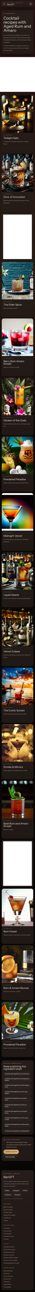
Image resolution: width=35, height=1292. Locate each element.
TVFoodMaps (7, 1287)
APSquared (6, 1281)
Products (5, 1239)
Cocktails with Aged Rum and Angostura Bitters (17, 1079)
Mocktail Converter (8, 1255)
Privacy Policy (7, 1279)
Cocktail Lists (7, 1218)
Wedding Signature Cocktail (11, 1263)
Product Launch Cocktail (10, 1260)
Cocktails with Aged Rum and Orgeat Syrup (16, 1112)
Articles (5, 1220)
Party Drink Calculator (9, 1249)
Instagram (16, 1190)
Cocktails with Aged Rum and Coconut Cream (16, 1118)
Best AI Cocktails (8, 1207)
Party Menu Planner (8, 1247)
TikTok (25, 1190)
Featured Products (8, 1236)
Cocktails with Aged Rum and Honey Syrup (16, 1105)
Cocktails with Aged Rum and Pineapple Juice (17, 1086)
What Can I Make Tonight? (10, 1257)
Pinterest (17, 1194)
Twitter (7, 1190)
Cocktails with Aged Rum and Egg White (17, 1131)
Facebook (8, 1194)
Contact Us (6, 1273)
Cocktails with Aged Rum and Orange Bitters (16, 1092)
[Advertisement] (17, 74)
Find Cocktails (10, 1157)
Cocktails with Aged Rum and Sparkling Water (17, 1125)
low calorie (11, 48)
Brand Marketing (8, 1271)
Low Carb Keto (7, 1231)
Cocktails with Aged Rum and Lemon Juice (16, 1099)
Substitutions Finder (8, 1252)
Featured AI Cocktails (9, 1215)
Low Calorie (6, 1228)
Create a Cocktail (11, 1151)
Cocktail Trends (7, 1212)
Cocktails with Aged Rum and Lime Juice (17, 1073)
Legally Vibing (7, 1284)
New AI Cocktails (8, 1209)
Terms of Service (8, 1276)
